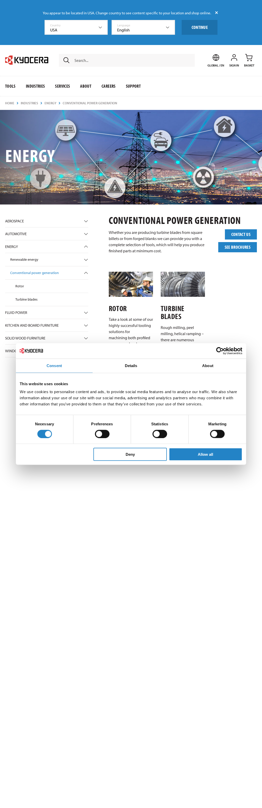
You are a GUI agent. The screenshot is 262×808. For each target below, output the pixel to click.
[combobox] (76, 27)
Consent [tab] (54, 365)
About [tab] (207, 365)
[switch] (102, 434)
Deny (130, 454)
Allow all (205, 454)
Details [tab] (131, 365)
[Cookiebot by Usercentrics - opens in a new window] (220, 351)
